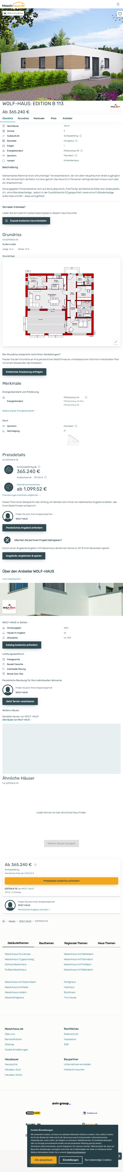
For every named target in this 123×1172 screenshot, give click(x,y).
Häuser (12, 921)
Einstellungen (71, 1160)
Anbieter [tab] (67, 118)
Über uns (10, 1034)
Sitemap (9, 1044)
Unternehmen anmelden (77, 1064)
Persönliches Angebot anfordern (24, 527)
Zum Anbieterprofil (11, 578)
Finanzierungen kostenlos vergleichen (20, 495)
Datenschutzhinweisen (76, 1152)
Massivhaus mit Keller (16, 987)
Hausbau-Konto (13, 1074)
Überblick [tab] (7, 118)
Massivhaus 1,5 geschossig (19, 959)
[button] (118, 4)
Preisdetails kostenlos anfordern (62, 880)
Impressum (70, 1039)
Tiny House (70, 997)
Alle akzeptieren (44, 1159)
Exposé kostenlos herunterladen (28, 220)
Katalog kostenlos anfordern (22, 644)
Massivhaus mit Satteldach (79, 954)
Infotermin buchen (74, 1069)
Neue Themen (106, 943)
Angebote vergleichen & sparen (24, 555)
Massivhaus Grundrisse (17, 954)
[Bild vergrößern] (115, 341)
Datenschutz (71, 1034)
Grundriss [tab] (23, 118)
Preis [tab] (53, 118)
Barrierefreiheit (13, 1039)
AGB (66, 1044)
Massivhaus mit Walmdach (78, 969)
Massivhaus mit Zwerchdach (20, 982)
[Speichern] (120, 14)
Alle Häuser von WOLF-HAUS (16, 719)
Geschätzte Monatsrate (28, 484)
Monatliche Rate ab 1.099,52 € (19, 873)
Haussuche (11, 1064)
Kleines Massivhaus (15, 964)
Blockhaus (69, 992)
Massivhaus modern (16, 992)
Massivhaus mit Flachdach (78, 959)
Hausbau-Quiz (13, 1069)
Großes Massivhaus (15, 969)
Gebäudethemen (18, 943)
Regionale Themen (75, 943)
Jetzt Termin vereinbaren (20, 701)
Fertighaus (70, 982)
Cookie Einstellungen (16, 1049)
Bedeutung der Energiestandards (18, 410)
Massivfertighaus (14, 997)
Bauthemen (46, 943)
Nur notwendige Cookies (98, 1160)
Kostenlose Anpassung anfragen (24, 371)
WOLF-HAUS (28, 888)
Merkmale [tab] (39, 118)
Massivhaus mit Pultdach (78, 964)
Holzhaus (69, 987)
